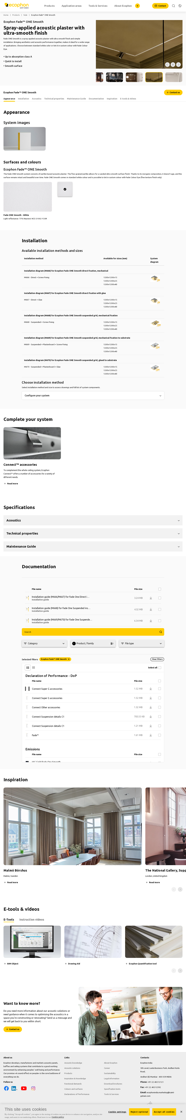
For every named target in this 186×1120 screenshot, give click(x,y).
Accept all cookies (164, 1112)
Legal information (111, 1078)
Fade (25, 15)
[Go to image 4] (134, 77)
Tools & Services (111, 1094)
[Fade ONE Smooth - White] (65, 189)
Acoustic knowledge (73, 1063)
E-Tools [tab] (8, 919)
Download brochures (113, 1084)
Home (5, 15)
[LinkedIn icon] (14, 1090)
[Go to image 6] (174, 77)
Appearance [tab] (9, 99)
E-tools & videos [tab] (128, 99)
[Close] (181, 1112)
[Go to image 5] (154, 77)
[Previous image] (167, 64)
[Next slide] (180, 889)
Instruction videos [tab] (31, 919)
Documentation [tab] (96, 99)
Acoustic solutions (72, 1068)
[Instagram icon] (33, 1090)
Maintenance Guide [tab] (76, 99)
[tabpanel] (93, 949)
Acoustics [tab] (36, 99)
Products (16, 15)
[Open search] (173, 5)
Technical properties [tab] (54, 99)
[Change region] (179, 5)
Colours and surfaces (73, 1089)
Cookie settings (117, 1112)
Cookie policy (58, 1117)
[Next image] (178, 64)
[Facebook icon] (6, 1090)
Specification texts (112, 1089)
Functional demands (73, 1084)
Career (107, 1068)
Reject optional (139, 1112)
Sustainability (110, 1073)
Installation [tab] (23, 99)
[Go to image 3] (114, 77)
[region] (93, 1112)
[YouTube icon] (23, 1090)
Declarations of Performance (76, 1094)
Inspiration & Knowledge (75, 1078)
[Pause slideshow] (173, 64)
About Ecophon (110, 1063)
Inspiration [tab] (112, 99)
